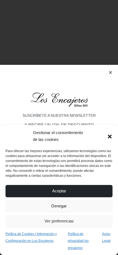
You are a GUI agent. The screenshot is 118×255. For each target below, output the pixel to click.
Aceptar (59, 191)
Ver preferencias (59, 221)
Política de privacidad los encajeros (78, 241)
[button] (110, 136)
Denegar (59, 206)
